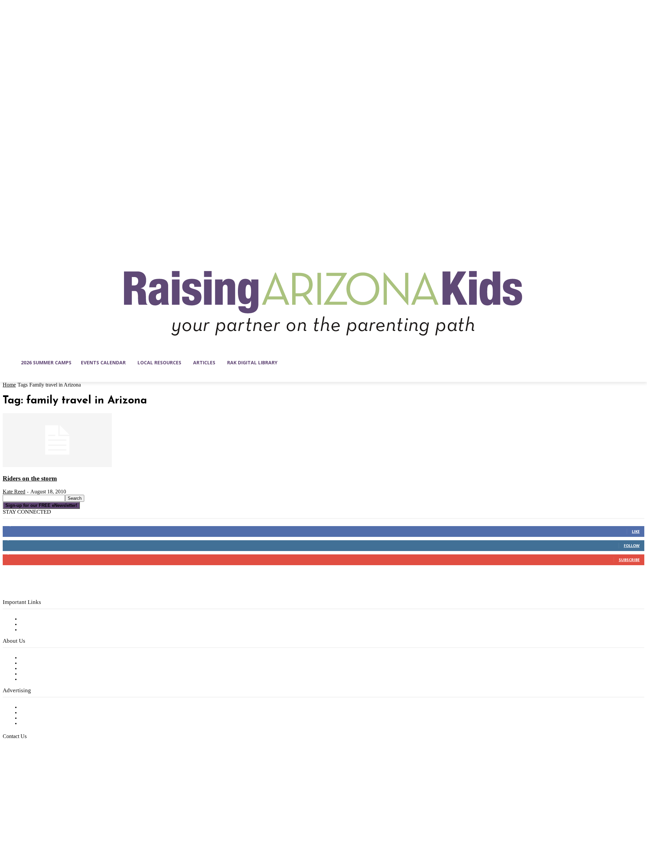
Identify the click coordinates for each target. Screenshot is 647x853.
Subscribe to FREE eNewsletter (59, 619)
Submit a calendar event (50, 679)
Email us (27, 770)
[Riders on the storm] (57, 465)
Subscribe (629, 559)
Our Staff (32, 658)
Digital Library (38, 624)
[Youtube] (78, 821)
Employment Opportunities (54, 668)
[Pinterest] (50, 821)
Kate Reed (14, 491)
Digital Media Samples (48, 718)
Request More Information (53, 723)
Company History (42, 663)
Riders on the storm (30, 478)
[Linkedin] (36, 821)
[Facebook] (8, 821)
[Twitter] (64, 821)
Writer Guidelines (41, 674)
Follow (632, 545)
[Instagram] (22, 821)
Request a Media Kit (45, 712)
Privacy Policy (37, 630)
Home (9, 385)
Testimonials (35, 707)
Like (636, 531)
